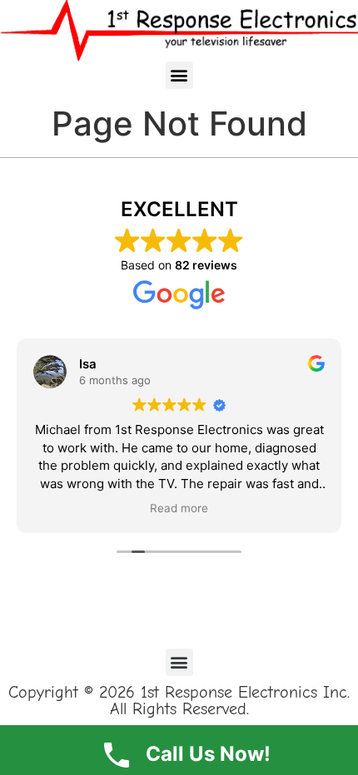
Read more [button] (179, 508)
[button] (179, 75)
